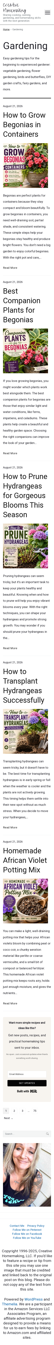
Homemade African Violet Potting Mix (25, 860)
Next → (8, 1118)
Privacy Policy (35, 1225)
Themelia (9, 1304)
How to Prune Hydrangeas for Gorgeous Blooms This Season (25, 495)
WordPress (34, 1299)
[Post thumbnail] (27, 351)
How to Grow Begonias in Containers (24, 125)
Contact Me (17, 1225)
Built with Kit (27, 1091)
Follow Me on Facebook (27, 1234)
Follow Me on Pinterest (27, 1230)
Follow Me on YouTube (27, 1238)
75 (34, 1111)
